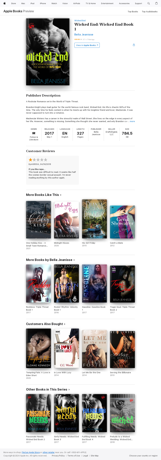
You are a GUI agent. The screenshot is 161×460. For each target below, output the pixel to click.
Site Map (95, 456)
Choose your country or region (143, 456)
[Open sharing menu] (134, 45)
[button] (148, 3)
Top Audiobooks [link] (150, 11)
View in (86, 45)
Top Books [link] (133, 11)
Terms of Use (73, 456)
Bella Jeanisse (83, 34)
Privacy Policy (58, 456)
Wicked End (80, 20)
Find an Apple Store (31, 452)
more (132, 121)
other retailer (49, 452)
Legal (85, 456)
